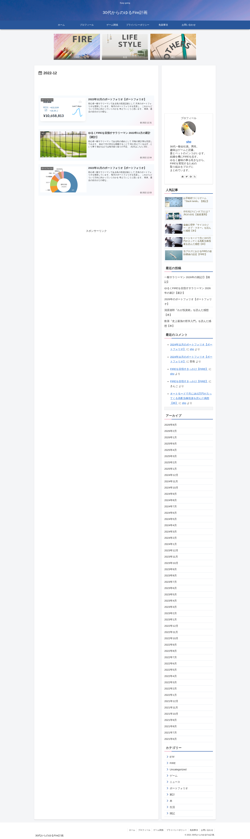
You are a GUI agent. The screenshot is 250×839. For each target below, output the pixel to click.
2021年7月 (170, 732)
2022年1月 (170, 694)
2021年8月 (170, 726)
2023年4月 (170, 600)
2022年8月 (170, 650)
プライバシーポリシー (177, 830)
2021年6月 (170, 739)
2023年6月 (170, 588)
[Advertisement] (96, 84)
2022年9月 (170, 644)
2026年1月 (170, 437)
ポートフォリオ (179, 788)
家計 (172, 794)
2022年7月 (170, 657)
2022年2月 (170, 688)
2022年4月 (170, 676)
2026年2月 (170, 431)
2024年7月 (170, 506)
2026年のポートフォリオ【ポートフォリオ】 (188, 301)
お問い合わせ (207, 830)
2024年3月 (170, 531)
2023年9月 (170, 569)
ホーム (132, 830)
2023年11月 (171, 556)
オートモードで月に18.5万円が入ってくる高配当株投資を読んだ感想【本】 (191, 398)
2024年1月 (170, 544)
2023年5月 (170, 594)
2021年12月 (171, 701)
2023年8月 (170, 575)
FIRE (173, 763)
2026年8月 (170, 424)
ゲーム (174, 775)
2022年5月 (170, 669)
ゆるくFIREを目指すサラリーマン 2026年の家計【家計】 (187, 290)
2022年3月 (170, 682)
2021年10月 (171, 713)
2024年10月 (171, 487)
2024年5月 (170, 519)
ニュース (175, 782)
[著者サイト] (182, 176)
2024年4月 (170, 525)
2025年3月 (170, 456)
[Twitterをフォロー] (186, 176)
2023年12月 (171, 550)
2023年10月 (171, 563)
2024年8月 (170, 500)
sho (188, 141)
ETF (172, 756)
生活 (172, 807)
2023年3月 (170, 606)
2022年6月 (170, 663)
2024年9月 (170, 493)
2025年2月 (170, 462)
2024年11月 (171, 481)
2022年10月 (171, 638)
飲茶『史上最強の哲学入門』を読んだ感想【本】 (187, 323)
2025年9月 (170, 443)
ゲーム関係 (158, 830)
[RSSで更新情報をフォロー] (194, 176)
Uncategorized (178, 769)
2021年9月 (170, 720)
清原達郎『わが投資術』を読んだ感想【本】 (186, 312)
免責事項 (194, 830)
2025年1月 (170, 468)
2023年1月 (170, 619)
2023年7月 (170, 581)
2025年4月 (170, 450)
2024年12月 (171, 475)
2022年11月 (171, 632)
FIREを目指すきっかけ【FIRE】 (189, 369)
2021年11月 (171, 707)
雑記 (172, 813)
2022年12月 (171, 625)
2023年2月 (170, 613)
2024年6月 (170, 512)
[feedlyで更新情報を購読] (190, 176)
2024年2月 (170, 537)
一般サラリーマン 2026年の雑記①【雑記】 (187, 279)
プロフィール (144, 830)
